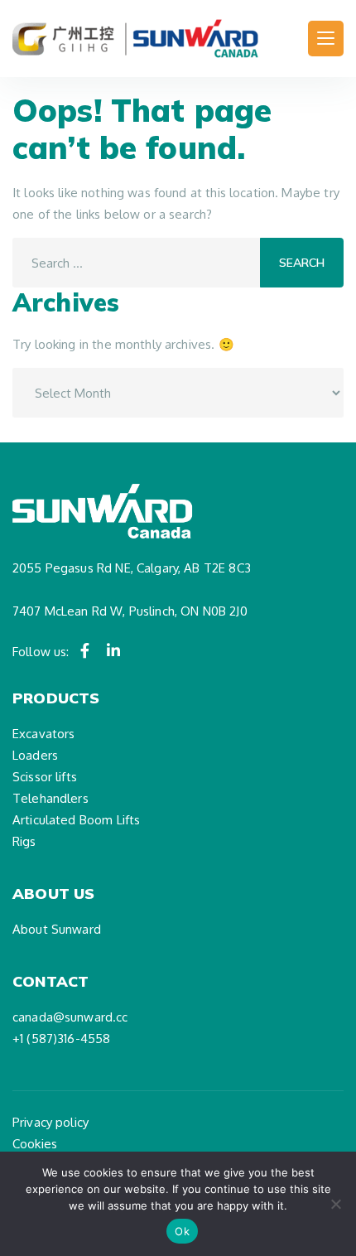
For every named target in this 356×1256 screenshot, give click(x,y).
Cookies (34, 1144)
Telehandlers (50, 798)
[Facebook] (85, 650)
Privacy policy (50, 1122)
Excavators (43, 734)
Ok (182, 1231)
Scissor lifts (44, 777)
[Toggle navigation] (326, 38)
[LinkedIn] (113, 650)
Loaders (35, 755)
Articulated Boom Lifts (76, 820)
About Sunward (56, 929)
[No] (335, 1204)
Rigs (24, 841)
